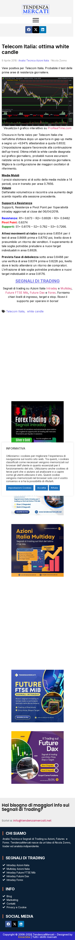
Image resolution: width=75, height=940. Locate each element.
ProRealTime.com (59, 128)
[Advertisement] (37, 360)
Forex (52, 292)
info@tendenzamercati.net (32, 821)
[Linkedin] (42, 29)
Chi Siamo (16, 833)
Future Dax (37, 292)
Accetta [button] (41, 487)
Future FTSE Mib (16, 292)
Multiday (66, 288)
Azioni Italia (42, 60)
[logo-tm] (35, 9)
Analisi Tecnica (27, 60)
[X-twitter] (35, 29)
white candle (35, 311)
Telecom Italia (16, 311)
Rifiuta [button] (54, 487)
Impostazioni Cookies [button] (19, 487)
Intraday (51, 288)
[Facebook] (28, 29)
